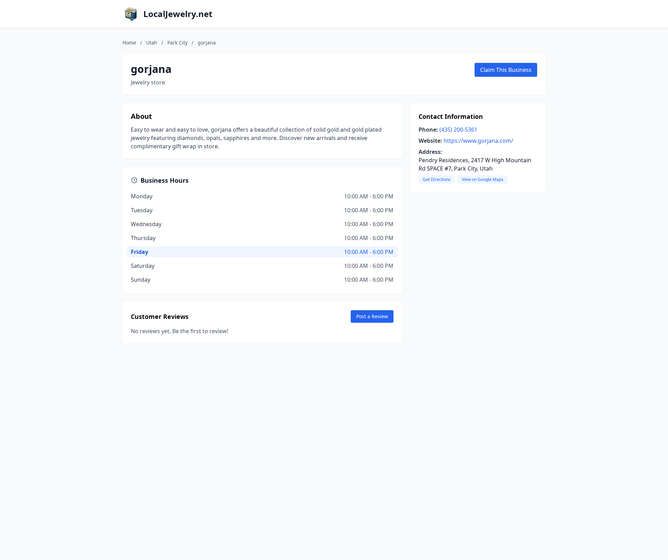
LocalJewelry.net (177, 13)
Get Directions (437, 179)
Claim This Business (506, 70)
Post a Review (372, 316)
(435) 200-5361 (458, 129)
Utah (151, 42)
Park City (177, 42)
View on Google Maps (482, 179)
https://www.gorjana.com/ (478, 141)
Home (129, 42)
